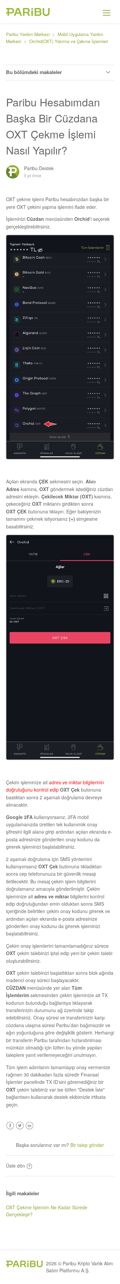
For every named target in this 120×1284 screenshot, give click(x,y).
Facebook (10, 1126)
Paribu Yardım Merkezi (28, 34)
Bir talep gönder (87, 1145)
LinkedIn (29, 1126)
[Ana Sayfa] (28, 14)
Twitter (20, 1126)
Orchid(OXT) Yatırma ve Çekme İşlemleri (68, 41)
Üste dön (15, 1165)
